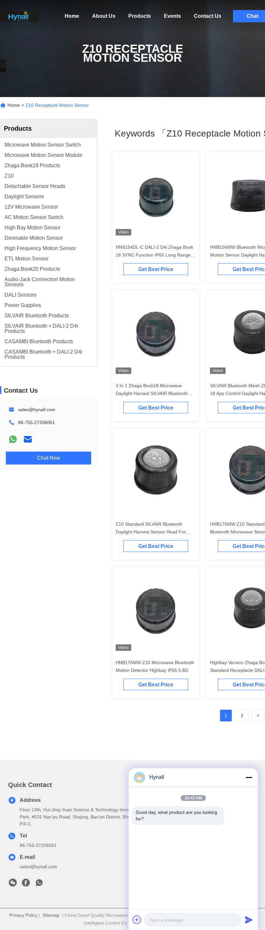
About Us (103, 16)
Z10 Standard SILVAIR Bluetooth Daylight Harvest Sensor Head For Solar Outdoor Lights (151, 531)
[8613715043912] (39, 884)
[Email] (28, 439)
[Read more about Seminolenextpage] (258, 715)
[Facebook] (25, 884)
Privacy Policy (23, 915)
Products (139, 16)
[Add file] (137, 920)
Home (72, 16)
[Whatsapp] (13, 439)
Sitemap (51, 915)
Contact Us (207, 16)
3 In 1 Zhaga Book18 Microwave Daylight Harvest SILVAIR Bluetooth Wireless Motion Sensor (152, 393)
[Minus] (249, 777)
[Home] (19, 16)
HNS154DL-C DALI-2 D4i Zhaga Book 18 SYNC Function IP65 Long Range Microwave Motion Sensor (154, 255)
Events (172, 16)
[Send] (249, 920)
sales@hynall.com (36, 409)
